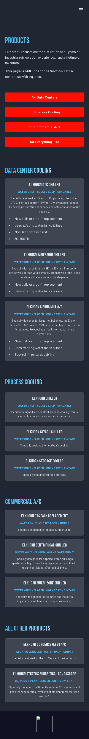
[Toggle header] (80, 8)
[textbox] (44, 8)
